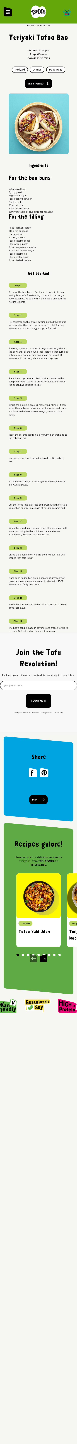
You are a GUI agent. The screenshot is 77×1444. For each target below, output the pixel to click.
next (43, 958)
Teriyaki (20, 70)
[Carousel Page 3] (28, 954)
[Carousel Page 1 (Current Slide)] (17, 954)
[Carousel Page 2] (22, 954)
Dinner (37, 70)
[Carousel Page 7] (49, 954)
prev (33, 958)
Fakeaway (55, 70)
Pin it (44, 772)
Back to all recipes (40, 25)
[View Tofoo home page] (38, 11)
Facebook (33, 772)
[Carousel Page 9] (59, 954)
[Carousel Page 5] (38, 954)
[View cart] (68, 11)
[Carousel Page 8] (54, 954)
